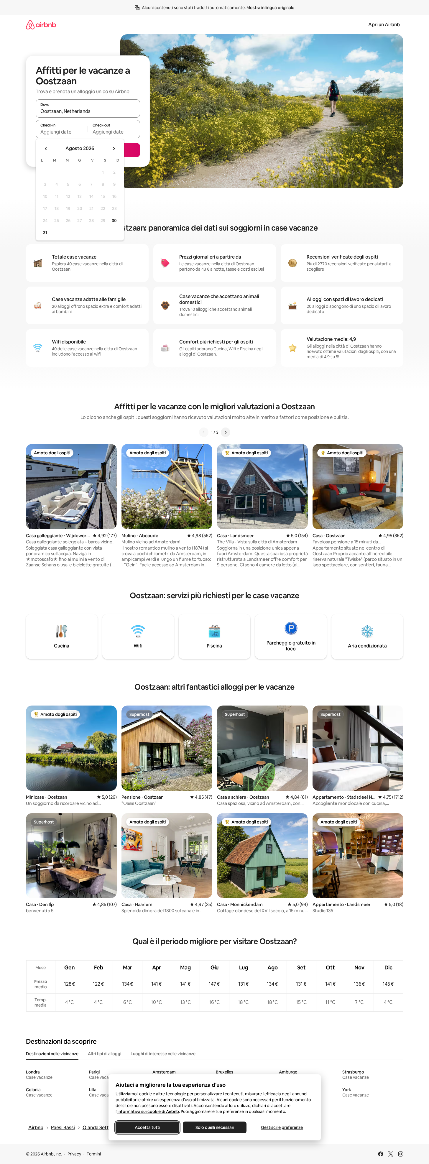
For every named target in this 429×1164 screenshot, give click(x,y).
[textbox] (61, 131)
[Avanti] (225, 432)
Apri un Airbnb (384, 25)
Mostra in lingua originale (270, 7)
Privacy (74, 1154)
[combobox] (87, 111)
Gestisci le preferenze (282, 1127)
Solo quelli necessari (214, 1127)
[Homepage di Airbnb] (41, 24)
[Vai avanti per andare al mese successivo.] (114, 148)
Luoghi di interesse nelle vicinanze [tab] (163, 1053)
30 (114, 220)
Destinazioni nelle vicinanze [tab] (52, 1053)
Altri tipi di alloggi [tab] (104, 1053)
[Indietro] (203, 432)
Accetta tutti (147, 1127)
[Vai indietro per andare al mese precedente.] (46, 148)
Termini (94, 1154)
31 (45, 232)
